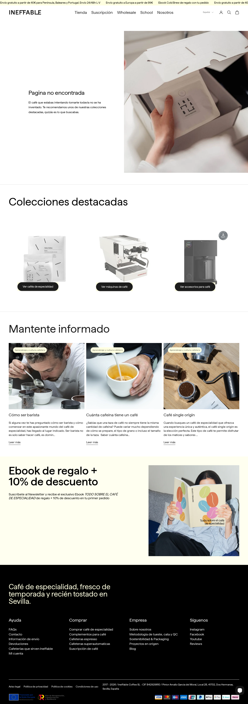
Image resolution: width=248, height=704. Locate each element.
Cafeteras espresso (83, 639)
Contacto (15, 634)
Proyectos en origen (143, 644)
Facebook (197, 634)
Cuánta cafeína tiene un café (112, 414)
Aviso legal (14, 686)
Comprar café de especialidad (91, 629)
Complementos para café (87, 634)
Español (206, 12)
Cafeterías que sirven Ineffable (31, 649)
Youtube (196, 639)
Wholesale (126, 12)
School (146, 12)
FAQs (13, 629)
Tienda (81, 12)
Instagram (197, 629)
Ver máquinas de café (114, 286)
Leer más (15, 442)
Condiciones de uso (87, 686)
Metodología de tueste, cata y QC (153, 634)
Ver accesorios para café (195, 286)
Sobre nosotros (140, 629)
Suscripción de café (83, 649)
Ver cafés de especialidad (38, 286)
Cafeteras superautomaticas (89, 644)
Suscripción (102, 12)
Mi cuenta (16, 653)
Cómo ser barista (24, 414)
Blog (132, 649)
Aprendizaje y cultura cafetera (30, 350)
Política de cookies (61, 686)
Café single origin (179, 414)
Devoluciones (18, 644)
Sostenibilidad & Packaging (149, 639)
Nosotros (165, 12)
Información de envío (24, 639)
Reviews (196, 644)
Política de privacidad (36, 686)
